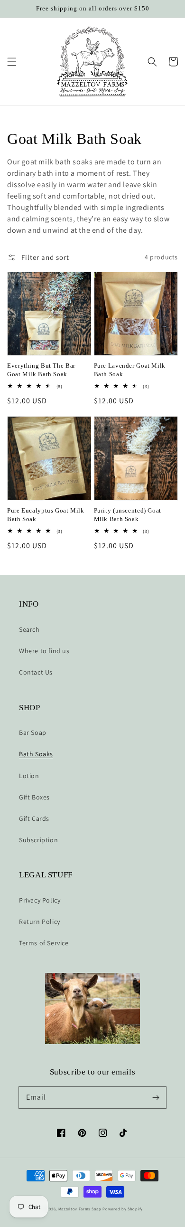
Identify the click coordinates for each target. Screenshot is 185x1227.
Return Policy (39, 921)
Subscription (38, 840)
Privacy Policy (39, 900)
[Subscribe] (155, 1097)
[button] (11, 61)
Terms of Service (44, 943)
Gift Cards (34, 818)
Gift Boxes (34, 797)
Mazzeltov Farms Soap (80, 1208)
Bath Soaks (36, 754)
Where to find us (44, 651)
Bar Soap (32, 732)
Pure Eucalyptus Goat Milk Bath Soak (45, 515)
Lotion (29, 775)
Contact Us (36, 672)
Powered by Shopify (122, 1208)
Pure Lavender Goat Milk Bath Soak (130, 370)
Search (29, 629)
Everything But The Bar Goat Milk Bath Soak (41, 370)
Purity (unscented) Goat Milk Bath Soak (128, 515)
